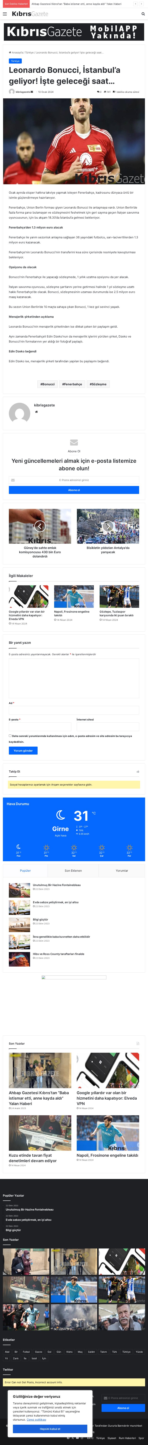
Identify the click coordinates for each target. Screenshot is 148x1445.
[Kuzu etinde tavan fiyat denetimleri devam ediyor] (40, 1133)
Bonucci (48, 384)
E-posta (14, 719)
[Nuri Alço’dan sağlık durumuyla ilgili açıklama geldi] (122, 1317)
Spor (141, 1438)
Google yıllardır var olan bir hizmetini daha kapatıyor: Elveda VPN (70, 3)
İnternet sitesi (85, 719)
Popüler (25, 870)
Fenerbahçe (73, 384)
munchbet (136, 1425)
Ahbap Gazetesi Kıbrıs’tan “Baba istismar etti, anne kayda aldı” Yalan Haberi (39, 1098)
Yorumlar (122, 870)
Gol (49, 1351)
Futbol (26, 1351)
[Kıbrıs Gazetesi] (74, 31)
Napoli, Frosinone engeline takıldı (107, 1155)
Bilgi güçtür (40, 919)
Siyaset (112, 1438)
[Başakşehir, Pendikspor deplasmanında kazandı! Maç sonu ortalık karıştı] (26, 1317)
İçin (44, 1358)
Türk (114, 1351)
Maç (80, 1351)
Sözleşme (99, 384)
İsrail (34, 1358)
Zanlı (15, 1358)
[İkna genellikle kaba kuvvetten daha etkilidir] (19, 942)
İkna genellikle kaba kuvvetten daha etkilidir (61, 936)
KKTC (90, 1438)
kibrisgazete (23, 91)
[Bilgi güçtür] (19, 925)
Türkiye (29, 52)
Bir (16, 1351)
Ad (11, 703)
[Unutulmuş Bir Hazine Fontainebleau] (19, 890)
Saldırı (91, 1351)
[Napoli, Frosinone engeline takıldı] (74, 596)
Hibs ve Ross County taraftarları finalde (58, 954)
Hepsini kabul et (50, 1428)
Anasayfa (17, 52)
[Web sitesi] (36, 412)
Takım (103, 1351)
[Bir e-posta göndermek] (32, 91)
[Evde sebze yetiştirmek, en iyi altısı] (19, 907)
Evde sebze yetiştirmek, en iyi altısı (56, 902)
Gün (59, 1351)
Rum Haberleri (127, 1438)
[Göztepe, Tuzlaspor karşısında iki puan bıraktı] (119, 596)
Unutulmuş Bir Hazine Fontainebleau (57, 885)
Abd (7, 1351)
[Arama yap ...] (143, 15)
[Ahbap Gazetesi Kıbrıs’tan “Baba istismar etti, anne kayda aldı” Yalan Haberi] (40, 1070)
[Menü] (5, 15)
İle (25, 1358)
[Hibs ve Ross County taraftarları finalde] (19, 959)
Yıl (6, 1358)
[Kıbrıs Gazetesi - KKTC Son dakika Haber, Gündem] (30, 14)
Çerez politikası (36, 1419)
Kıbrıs (69, 1351)
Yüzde (139, 1351)
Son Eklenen (73, 870)
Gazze (38, 1351)
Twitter (8, 1369)
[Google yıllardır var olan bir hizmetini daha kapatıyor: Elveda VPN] (28, 596)
